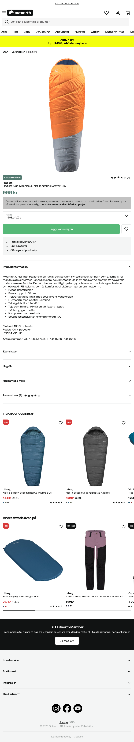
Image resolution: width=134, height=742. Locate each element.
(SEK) (67, 722)
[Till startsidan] (20, 13)
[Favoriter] (106, 13)
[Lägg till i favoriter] (126, 229)
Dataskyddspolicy (61, 736)
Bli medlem (67, 640)
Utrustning (42, 31)
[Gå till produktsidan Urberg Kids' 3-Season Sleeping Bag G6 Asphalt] (96, 456)
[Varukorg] (128, 13)
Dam (4, 31)
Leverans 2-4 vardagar (67, 7)
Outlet (95, 31)
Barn (27, 31)
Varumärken (18, 51)
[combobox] (65, 22)
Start (5, 51)
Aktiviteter (62, 31)
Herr (15, 31)
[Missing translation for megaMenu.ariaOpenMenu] (3, 12)
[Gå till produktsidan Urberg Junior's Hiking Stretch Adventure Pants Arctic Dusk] (96, 560)
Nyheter (80, 31)
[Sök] (5, 21)
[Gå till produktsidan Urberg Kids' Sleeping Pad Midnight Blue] (33, 560)
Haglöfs (32, 51)
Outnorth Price (114, 31)
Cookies (78, 736)
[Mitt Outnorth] (117, 12)
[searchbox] (69, 22)
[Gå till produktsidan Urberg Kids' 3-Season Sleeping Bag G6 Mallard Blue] (33, 456)
